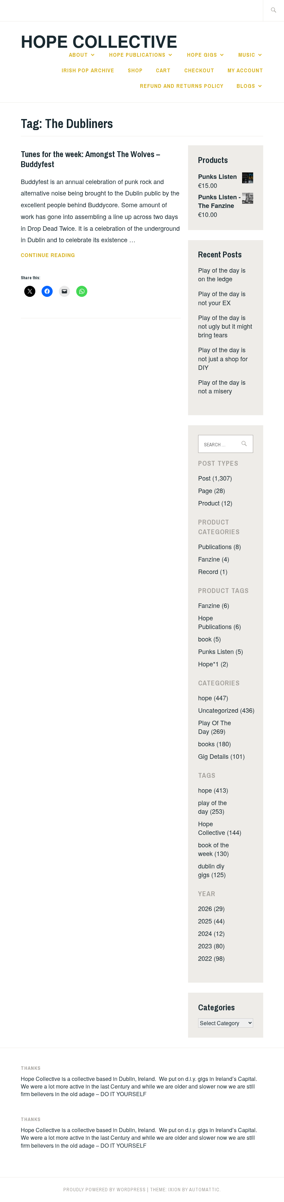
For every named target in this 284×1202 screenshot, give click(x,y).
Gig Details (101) (221, 756)
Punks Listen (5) (220, 651)
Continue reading (64, 255)
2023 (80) (211, 945)
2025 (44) (211, 920)
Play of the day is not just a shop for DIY (223, 358)
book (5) (209, 638)
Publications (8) (219, 546)
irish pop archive (88, 70)
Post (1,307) (215, 477)
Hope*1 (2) (213, 663)
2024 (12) (211, 933)
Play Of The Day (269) (214, 727)
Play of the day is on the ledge (222, 274)
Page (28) (211, 490)
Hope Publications (137, 54)
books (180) (214, 743)
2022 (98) (211, 958)
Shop (135, 70)
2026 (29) (211, 908)
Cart (163, 70)
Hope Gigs (202, 54)
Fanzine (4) (213, 558)
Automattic (204, 1189)
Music (246, 54)
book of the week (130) (213, 849)
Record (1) (213, 571)
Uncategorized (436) (226, 709)
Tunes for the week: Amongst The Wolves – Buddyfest (90, 159)
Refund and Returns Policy (181, 86)
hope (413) (213, 789)
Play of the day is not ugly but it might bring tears (225, 326)
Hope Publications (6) (219, 622)
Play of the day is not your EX (222, 298)
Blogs (246, 86)
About (78, 54)
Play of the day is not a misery (222, 386)
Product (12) (215, 502)
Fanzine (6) (213, 605)
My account (245, 70)
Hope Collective (99, 41)
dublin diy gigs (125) (212, 870)
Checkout (199, 70)
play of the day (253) (212, 807)
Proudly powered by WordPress (104, 1189)
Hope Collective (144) (219, 828)
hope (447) (213, 697)
